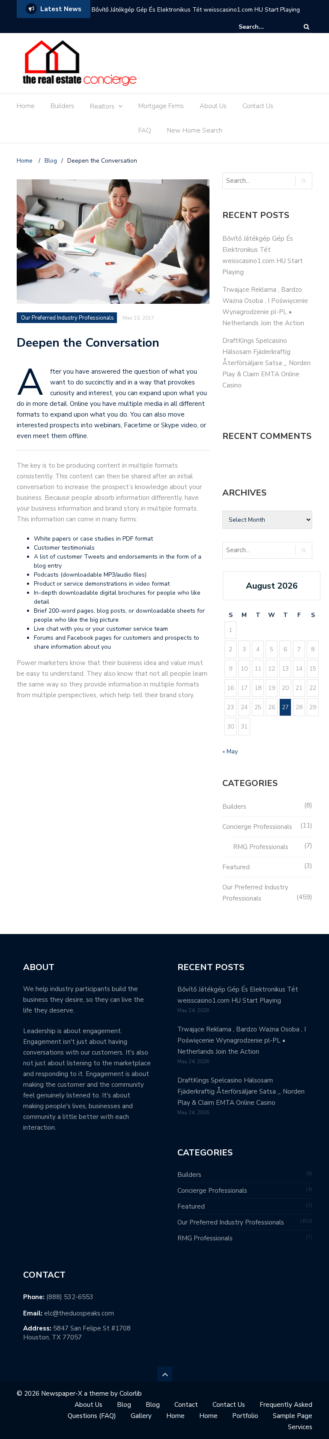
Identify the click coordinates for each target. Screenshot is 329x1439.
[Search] (306, 27)
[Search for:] (264, 27)
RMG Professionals (260, 847)
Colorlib (131, 1393)
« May (230, 751)
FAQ (144, 130)
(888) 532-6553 (69, 1297)
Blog (124, 1404)
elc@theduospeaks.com (79, 1313)
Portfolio (245, 1416)
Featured (236, 867)
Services (300, 1427)
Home (26, 106)
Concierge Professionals (257, 826)
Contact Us (257, 106)
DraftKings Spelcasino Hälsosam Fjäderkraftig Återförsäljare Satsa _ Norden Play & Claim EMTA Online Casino (266, 363)
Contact (186, 1404)
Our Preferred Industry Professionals (67, 318)
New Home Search (194, 130)
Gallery (141, 1416)
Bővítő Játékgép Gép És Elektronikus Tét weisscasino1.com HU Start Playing (196, 10)
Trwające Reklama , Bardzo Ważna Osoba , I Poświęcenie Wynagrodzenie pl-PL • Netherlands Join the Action (241, 1040)
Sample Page (292, 1416)
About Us (213, 106)
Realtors (102, 106)
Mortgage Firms (161, 106)
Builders (62, 106)
